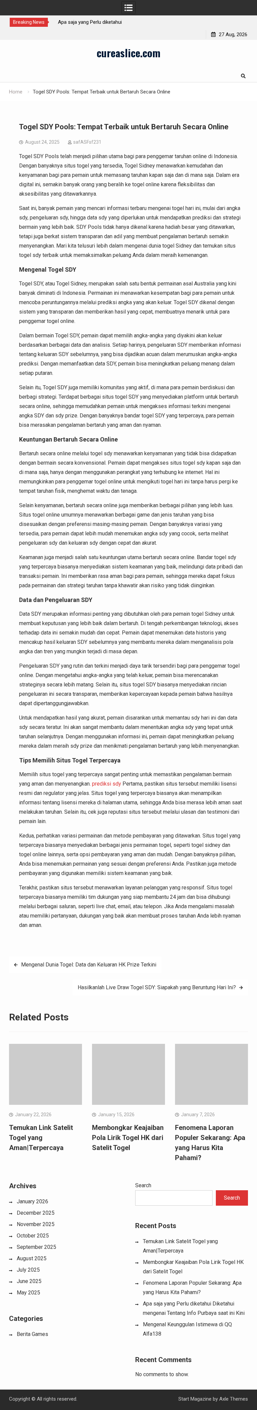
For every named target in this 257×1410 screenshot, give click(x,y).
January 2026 (32, 1201)
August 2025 (32, 1258)
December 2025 (36, 1213)
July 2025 (28, 1270)
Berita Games (32, 1334)
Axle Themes (233, 1399)
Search (143, 1185)
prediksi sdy (106, 784)
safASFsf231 (87, 142)
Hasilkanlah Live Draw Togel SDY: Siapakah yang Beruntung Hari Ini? (157, 987)
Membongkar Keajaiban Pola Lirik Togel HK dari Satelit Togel (128, 1138)
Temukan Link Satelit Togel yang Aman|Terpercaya (41, 1138)
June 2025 (29, 1281)
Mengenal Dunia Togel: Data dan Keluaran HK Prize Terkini (88, 964)
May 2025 (28, 1292)
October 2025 (33, 1235)
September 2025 (36, 1247)
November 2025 (36, 1224)
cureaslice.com (128, 52)
